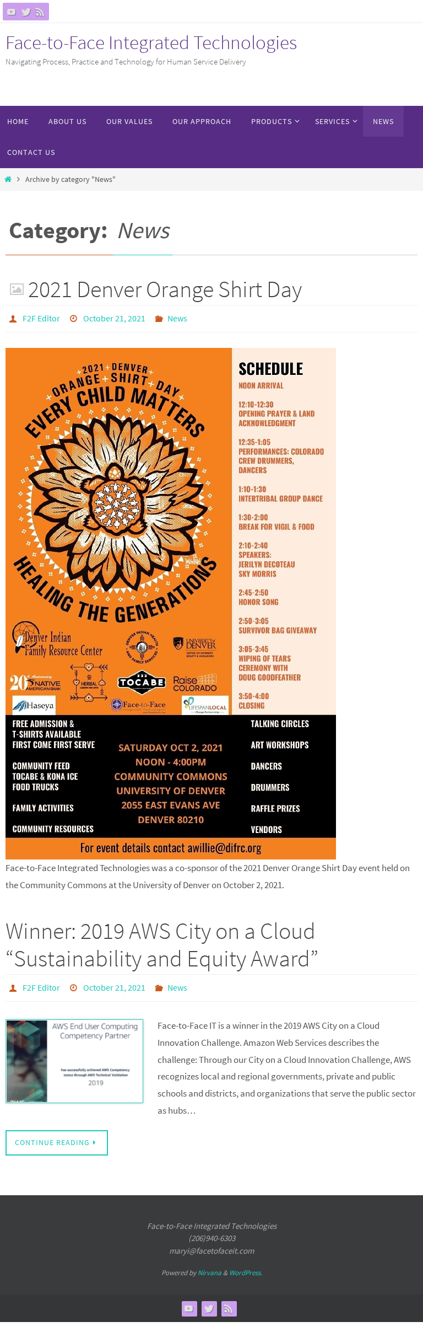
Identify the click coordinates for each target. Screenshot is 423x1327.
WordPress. (245, 1266)
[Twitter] (26, 11)
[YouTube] (11, 11)
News (177, 317)
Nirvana (209, 1266)
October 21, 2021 (114, 317)
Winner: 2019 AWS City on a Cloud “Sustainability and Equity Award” (162, 941)
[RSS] (40, 11)
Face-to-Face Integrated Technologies (151, 42)
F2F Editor (41, 317)
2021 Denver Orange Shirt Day (165, 289)
